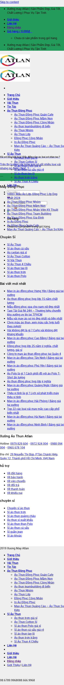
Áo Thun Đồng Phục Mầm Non (26, 206)
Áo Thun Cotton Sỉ (25, 162)
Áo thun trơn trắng (25, 177)
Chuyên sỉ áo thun (18, 508)
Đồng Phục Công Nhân (28, 598)
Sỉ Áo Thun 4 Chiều (26, 181)
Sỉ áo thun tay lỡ (24, 173)
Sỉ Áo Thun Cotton (18, 256)
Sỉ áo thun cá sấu (18, 248)
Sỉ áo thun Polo (16, 276)
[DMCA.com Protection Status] (12, 544)
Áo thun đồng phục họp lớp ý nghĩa (29, 381)
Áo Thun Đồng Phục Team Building (29, 214)
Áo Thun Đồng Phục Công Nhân (34, 582)
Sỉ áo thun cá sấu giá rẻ (29, 169)
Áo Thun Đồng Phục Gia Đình (25, 217)
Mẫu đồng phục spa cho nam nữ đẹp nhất (33, 307)
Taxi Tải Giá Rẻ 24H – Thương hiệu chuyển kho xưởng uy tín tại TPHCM (34, 312)
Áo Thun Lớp (22, 594)
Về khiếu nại (14, 493)
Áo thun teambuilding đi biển (32, 586)
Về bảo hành (15, 477)
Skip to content (9, 2)
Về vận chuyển (16, 481)
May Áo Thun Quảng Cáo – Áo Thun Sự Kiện (35, 229)
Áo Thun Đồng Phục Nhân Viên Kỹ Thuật (32, 210)
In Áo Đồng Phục (17, 221)
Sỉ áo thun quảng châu (21, 516)
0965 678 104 (16, 447)
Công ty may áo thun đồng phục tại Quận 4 (34, 354)
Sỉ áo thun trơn (16, 272)
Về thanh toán (16, 489)
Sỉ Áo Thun (14, 154)
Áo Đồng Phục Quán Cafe (23, 225)
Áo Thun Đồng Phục (19, 571)
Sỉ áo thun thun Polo (20, 524)
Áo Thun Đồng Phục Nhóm (24, 202)
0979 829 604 (19, 444)
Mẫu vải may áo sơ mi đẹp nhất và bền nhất (34, 318)
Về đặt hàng (14, 473)
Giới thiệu (13, 19)
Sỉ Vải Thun (14, 260)
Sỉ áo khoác (14, 536)
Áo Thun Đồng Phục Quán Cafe (33, 575)
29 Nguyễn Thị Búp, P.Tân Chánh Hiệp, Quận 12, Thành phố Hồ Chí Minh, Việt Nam (29, 456)
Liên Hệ (12, 23)
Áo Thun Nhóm (23, 590)
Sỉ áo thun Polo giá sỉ (27, 626)
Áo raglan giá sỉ (17, 252)
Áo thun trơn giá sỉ (25, 618)
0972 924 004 (39, 444)
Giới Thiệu (13, 665)
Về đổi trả (13, 485)
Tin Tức (11, 567)
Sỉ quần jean (15, 532)
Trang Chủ (13, 95)
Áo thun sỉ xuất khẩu (20, 520)
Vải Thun (12, 563)
